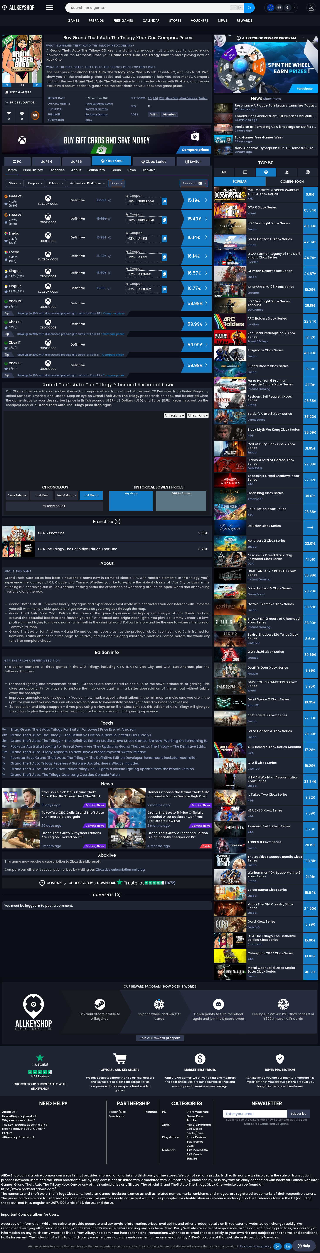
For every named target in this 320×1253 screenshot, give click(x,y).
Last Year (42, 495)
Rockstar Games (97, 109)
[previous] (6, 85)
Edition (54, 183)
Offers (12, 170)
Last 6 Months (66, 495)
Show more (272, 99)
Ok (278, 1246)
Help (306, 1245)
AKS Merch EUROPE (194, 1156)
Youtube (151, 1112)
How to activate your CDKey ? (23, 1129)
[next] (37, 85)
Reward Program (199, 1125)
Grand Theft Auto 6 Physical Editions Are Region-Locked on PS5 (71, 835)
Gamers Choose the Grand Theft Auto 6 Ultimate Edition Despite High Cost (178, 794)
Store (13, 183)
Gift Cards (194, 1129)
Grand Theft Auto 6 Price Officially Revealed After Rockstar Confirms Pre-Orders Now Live (175, 816)
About (76, 170)
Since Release (17, 495)
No (288, 1246)
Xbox (89, 120)
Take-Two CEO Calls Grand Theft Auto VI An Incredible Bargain (72, 814)
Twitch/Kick (117, 1112)
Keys (115, 183)
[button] (311, 8)
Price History (33, 170)
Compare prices (114, 313)
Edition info (96, 170)
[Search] (249, 8)
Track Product (54, 506)
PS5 (161, 98)
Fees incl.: (190, 183)
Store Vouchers (198, 1112)
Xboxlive (148, 170)
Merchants (116, 1116)
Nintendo (168, 1150)
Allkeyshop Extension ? (18, 1137)
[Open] (49, 8)
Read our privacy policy (255, 1246)
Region (33, 183)
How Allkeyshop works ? (19, 1116)
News (131, 170)
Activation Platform (85, 183)
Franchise (57, 170)
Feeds (116, 170)
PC (150, 98)
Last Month (91, 495)
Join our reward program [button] (160, 1038)
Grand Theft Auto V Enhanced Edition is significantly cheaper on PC (177, 835)
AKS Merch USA (197, 1150)
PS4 (155, 98)
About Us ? (10, 1112)
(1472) (170, 883)
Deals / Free (195, 1133)
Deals (206, 846)
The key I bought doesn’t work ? (24, 1125)
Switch (203, 98)
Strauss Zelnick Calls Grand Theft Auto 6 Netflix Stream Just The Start (70, 794)
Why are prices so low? (18, 1120)
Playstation (170, 1137)
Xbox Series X (188, 98)
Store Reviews (196, 1137)
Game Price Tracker (195, 1118)
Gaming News (95, 805)
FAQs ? (7, 1133)
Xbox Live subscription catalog (120, 869)
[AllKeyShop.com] (18, 8)
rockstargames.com (99, 103)
